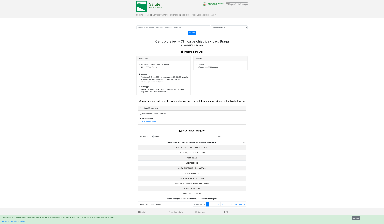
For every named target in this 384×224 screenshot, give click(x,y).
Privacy (228, 212)
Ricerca (192, 33)
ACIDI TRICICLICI (192, 163)
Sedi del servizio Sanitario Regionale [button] (198, 15)
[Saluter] (213, 4)
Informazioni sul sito (175, 212)
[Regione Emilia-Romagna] (237, 4)
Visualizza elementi (149, 137)
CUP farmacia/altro (149, 121)
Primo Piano (143, 15)
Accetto (356, 218)
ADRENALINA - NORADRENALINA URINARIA (192, 183)
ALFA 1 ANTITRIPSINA (192, 188)
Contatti (143, 212)
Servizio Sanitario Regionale (165, 15)
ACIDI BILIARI (192, 158)
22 (231, 204)
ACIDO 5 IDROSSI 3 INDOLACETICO (192, 168)
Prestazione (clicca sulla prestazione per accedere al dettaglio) (191, 142)
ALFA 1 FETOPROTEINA (192, 194)
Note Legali (201, 212)
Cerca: (218, 137)
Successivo (239, 204)
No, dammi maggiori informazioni (13, 221)
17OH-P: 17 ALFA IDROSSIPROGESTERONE (192, 148)
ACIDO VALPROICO (192, 173)
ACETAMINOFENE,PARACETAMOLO (192, 153)
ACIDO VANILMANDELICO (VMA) (192, 178)
